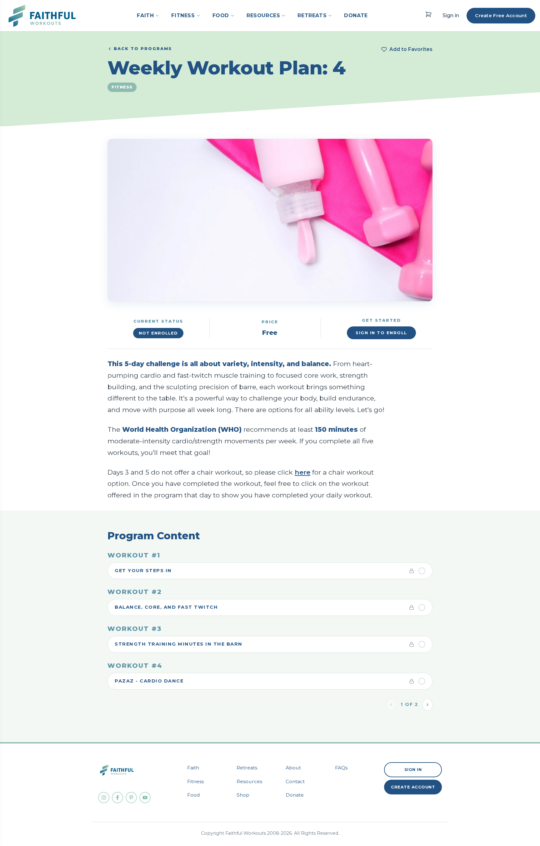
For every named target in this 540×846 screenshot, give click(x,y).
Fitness (195, 781)
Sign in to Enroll (381, 332)
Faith (193, 768)
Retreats (247, 768)
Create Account (413, 786)
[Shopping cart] (428, 14)
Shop (243, 795)
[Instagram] (103, 797)
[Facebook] (117, 797)
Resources (249, 781)
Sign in (450, 15)
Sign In (413, 769)
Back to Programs (143, 48)
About (293, 768)
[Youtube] (145, 797)
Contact (295, 781)
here (302, 472)
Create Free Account (501, 15)
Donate (295, 795)
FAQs (341, 768)
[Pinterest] (131, 797)
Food (193, 795)
